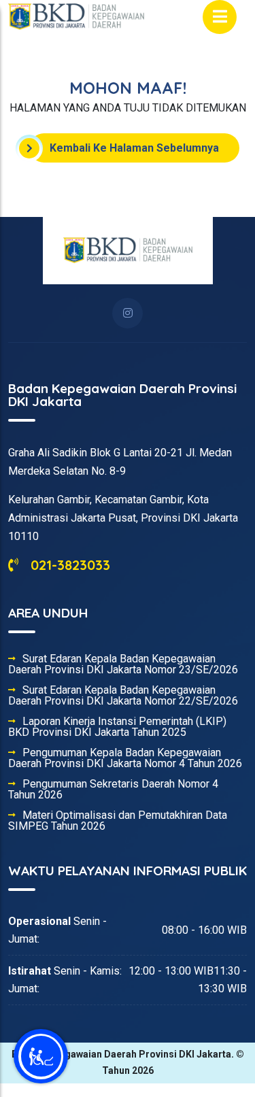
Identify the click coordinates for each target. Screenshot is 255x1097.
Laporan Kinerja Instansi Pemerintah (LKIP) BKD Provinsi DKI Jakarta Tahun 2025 (117, 727)
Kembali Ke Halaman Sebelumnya (134, 147)
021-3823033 (68, 564)
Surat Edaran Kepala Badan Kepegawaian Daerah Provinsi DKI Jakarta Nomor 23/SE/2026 (123, 664)
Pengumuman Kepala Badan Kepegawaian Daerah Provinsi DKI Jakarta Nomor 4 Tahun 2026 (125, 758)
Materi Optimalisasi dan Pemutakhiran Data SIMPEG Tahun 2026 (117, 821)
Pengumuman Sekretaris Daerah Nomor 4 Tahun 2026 (113, 789)
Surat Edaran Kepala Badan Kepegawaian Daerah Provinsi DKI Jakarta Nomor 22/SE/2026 (123, 696)
